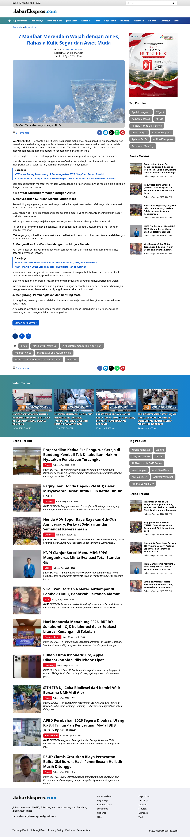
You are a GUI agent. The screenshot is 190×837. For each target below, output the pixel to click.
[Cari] (172, 3)
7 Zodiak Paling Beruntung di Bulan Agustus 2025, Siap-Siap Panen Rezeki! (60, 174)
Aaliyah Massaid (141, 119)
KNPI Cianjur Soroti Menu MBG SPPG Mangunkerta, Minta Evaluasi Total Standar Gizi (159, 229)
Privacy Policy (55, 830)
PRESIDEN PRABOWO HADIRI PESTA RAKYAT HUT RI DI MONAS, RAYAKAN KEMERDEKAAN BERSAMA (115, 419)
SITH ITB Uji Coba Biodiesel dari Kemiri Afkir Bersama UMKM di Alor (81, 690)
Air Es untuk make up (45, 346)
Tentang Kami (20, 830)
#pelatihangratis (141, 112)
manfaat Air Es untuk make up (54, 352)
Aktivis (159, 119)
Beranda (17, 27)
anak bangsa (139, 132)
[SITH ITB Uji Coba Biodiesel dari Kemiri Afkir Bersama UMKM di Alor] (27, 699)
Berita (48, 465)
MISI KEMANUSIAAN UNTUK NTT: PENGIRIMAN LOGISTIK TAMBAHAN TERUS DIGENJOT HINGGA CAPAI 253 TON (73, 419)
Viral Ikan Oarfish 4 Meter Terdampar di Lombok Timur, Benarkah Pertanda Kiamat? (158, 247)
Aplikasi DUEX (139, 139)
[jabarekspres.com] (35, 11)
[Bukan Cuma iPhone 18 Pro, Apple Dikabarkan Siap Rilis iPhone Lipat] (27, 666)
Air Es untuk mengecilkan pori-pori (82, 346)
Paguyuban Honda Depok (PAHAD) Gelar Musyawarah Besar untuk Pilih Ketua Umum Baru (159, 189)
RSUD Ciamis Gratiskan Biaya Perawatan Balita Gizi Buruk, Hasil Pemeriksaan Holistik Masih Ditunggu (82, 761)
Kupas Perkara (19, 20)
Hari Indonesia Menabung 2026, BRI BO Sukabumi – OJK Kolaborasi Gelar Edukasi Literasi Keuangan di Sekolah (79, 626)
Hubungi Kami (38, 830)
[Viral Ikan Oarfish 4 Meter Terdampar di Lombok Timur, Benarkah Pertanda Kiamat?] (136, 249)
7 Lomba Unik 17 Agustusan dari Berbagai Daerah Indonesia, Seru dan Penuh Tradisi (66, 178)
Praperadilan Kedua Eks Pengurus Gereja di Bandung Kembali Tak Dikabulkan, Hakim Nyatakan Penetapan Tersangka (160, 168)
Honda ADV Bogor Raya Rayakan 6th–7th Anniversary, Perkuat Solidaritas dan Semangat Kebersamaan (160, 209)
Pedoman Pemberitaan (78, 830)
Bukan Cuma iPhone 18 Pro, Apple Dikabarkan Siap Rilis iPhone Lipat (73, 657)
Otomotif (139, 20)
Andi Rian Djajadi (161, 132)
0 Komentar (22, 132)
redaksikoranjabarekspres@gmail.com (34, 816)
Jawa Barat (71, 20)
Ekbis (97, 20)
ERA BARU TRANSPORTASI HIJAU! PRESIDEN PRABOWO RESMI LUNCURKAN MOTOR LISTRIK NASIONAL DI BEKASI (157, 419)
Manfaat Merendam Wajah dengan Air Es (38, 359)
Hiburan (152, 20)
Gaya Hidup (110, 20)
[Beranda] (9, 20)
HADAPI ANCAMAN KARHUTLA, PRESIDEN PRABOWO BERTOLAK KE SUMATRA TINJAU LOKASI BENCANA (31, 419)
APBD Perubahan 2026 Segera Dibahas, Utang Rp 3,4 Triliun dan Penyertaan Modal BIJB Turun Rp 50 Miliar (83, 725)
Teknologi (125, 20)
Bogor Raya (37, 20)
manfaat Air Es (23, 352)
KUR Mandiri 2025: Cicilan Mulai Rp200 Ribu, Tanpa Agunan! (51, 266)
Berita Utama (51, 735)
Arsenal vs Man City (143, 146)
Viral (176, 20)
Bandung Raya (54, 20)
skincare (71, 359)
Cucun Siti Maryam (73, 49)
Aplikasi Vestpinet (163, 139)
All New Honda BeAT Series (147, 125)
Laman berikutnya (25, 322)
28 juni (160, 112)
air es (24, 346)
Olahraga (165, 20)
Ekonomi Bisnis (52, 637)
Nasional (85, 20)
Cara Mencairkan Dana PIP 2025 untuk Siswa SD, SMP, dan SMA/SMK (56, 262)
